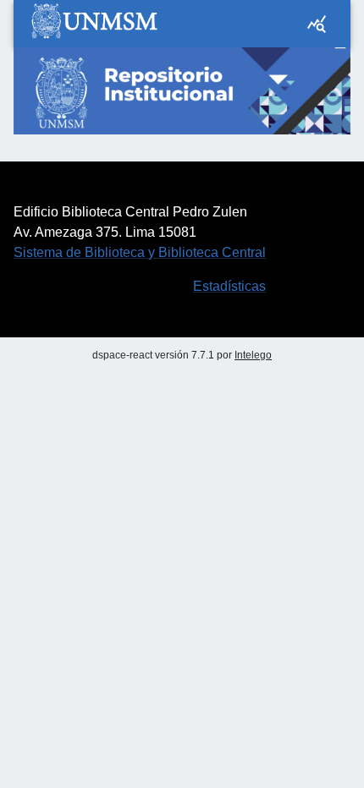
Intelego (253, 355)
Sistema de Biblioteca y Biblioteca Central (140, 252)
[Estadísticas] (316, 23)
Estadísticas (229, 286)
